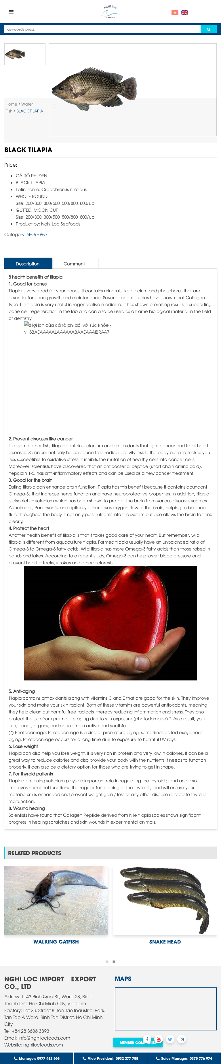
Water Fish (37, 234)
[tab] (27, 263)
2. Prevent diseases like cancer (41, 438)
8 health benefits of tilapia (35, 276)
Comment (74, 263)
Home (11, 103)
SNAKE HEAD (165, 941)
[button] (107, 962)
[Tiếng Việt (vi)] (175, 12)
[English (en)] (184, 12)
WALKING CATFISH (56, 941)
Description (27, 263)
